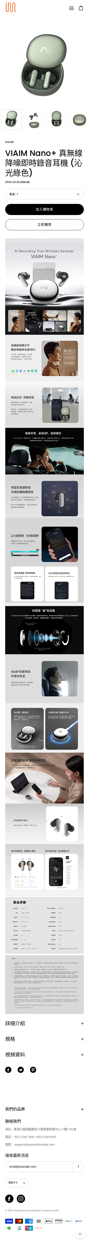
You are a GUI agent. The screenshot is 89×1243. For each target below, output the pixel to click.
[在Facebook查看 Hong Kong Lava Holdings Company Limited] (9, 1199)
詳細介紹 (15, 1023)
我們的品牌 (15, 1109)
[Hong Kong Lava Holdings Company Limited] (11, 8)
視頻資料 (15, 1055)
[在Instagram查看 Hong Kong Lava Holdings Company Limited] (21, 1199)
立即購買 (44, 225)
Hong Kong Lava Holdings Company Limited (36, 1210)
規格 (10, 1039)
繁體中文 (13, 1182)
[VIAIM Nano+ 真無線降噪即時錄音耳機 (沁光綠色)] (11, 119)
